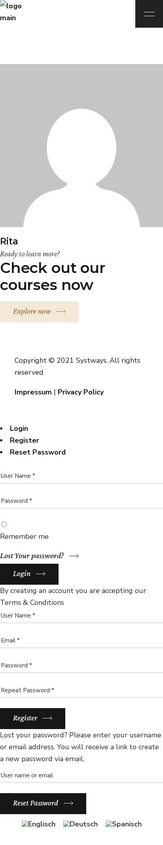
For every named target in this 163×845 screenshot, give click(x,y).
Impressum (33, 392)
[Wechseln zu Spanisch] (124, 824)
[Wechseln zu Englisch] (38, 824)
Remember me (24, 536)
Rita (9, 241)
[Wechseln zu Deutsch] (80, 824)
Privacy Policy (81, 392)
